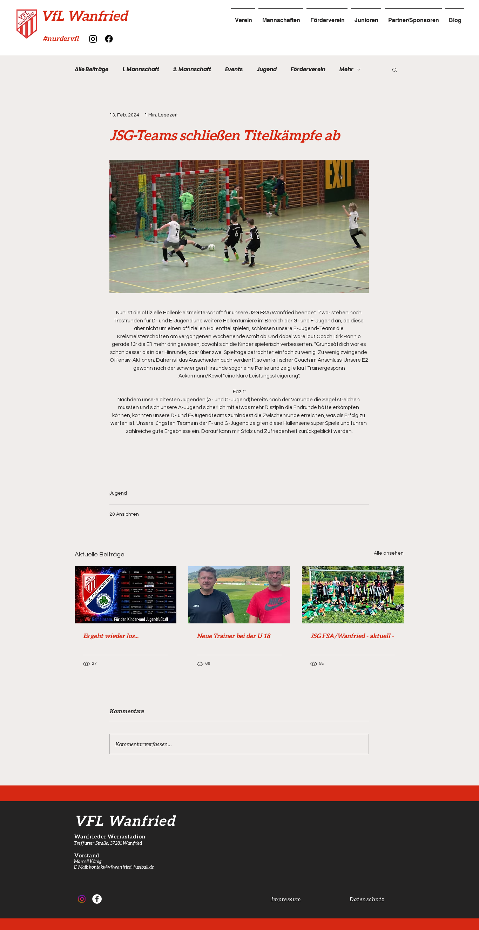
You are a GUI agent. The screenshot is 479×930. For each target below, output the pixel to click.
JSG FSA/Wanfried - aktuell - (352, 636)
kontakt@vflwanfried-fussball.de (121, 867)
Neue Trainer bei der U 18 (233, 636)
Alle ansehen (389, 553)
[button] (394, 69)
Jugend (267, 69)
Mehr (346, 69)
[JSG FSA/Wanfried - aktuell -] (353, 594)
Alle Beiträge (91, 69)
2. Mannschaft (192, 69)
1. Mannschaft (140, 69)
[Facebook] (109, 39)
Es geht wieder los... (111, 636)
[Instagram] (93, 39)
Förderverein (308, 69)
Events (234, 69)
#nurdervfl (61, 38)
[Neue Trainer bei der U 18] (239, 594)
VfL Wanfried (84, 15)
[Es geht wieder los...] (125, 594)
